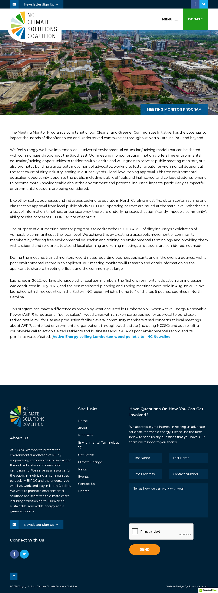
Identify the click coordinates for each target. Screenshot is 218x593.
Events (83, 477)
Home (83, 421)
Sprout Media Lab (198, 586)
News (82, 469)
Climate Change (90, 462)
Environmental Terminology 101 (98, 445)
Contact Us (86, 484)
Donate (195, 19)
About (82, 428)
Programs (85, 435)
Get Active (86, 455)
